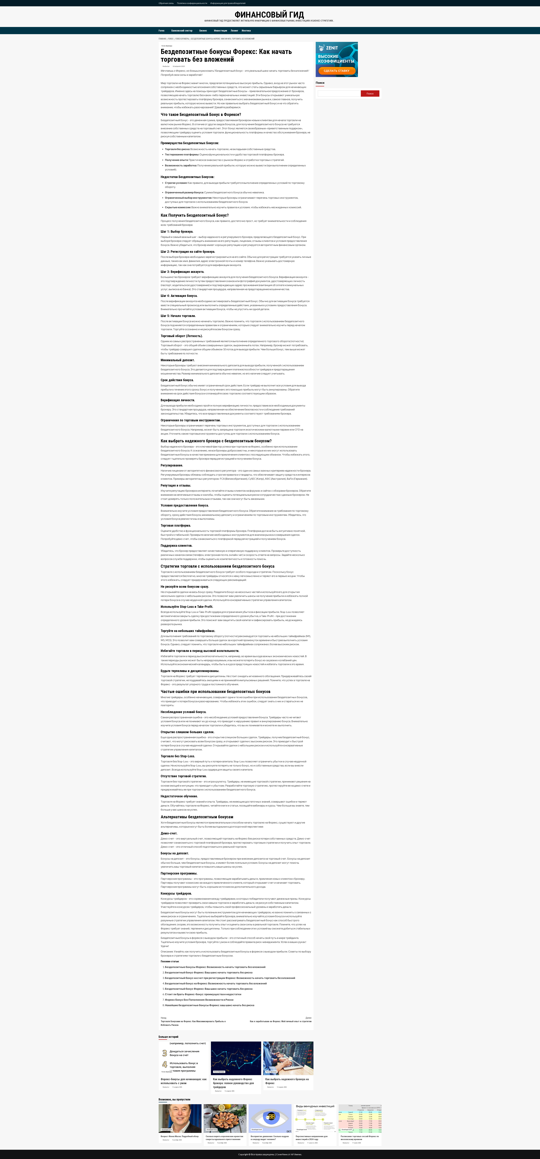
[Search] (380, 30)
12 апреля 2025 (177, 1087)
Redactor (166, 66)
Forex (161, 30)
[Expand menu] (166, 31)
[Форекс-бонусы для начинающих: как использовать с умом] (184, 1058)
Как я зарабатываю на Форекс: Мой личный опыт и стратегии (280, 1020)
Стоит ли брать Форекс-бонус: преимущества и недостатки (203, 994)
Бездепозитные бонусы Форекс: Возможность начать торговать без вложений (215, 966)
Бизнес (203, 30)
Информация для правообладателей (227, 3)
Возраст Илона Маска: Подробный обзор (180, 1136)
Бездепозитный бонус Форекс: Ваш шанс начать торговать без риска (208, 972)
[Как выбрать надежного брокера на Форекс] (288, 1058)
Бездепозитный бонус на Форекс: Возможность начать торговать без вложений (216, 983)
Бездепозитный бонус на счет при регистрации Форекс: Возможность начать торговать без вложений (230, 977)
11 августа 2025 (312, 1143)
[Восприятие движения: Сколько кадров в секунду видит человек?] (270, 1118)
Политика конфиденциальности (192, 3)
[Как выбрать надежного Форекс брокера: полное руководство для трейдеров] (236, 1058)
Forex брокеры (167, 46)
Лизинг (234, 30)
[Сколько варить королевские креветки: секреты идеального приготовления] (225, 1118)
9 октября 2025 (177, 1140)
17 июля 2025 (356, 1143)
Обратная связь (166, 3)
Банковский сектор (181, 30)
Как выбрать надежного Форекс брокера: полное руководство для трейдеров (233, 1083)
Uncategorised (167, 1129)
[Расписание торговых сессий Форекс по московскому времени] (360, 1118)
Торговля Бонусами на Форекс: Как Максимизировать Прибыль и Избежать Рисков (193, 1021)
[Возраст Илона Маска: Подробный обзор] (180, 1118)
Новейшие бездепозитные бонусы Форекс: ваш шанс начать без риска (209, 1005)
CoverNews (282, 1154)
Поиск (320, 82)
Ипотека (246, 30)
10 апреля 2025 (179, 66)
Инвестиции (220, 30)
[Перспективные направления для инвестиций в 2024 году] (315, 1118)
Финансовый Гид (269, 15)
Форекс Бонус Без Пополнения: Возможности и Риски (199, 999)
